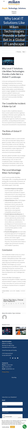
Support (14, 13)
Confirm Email (5, 412)
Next (23, 52)
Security (18, 290)
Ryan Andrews (6, 290)
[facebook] (10, 358)
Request (14, 11)
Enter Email (4, 406)
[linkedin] (15, 358)
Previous (19, 52)
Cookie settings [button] (5, 427)
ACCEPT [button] (12, 426)
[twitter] (12, 358)
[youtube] (17, 358)
